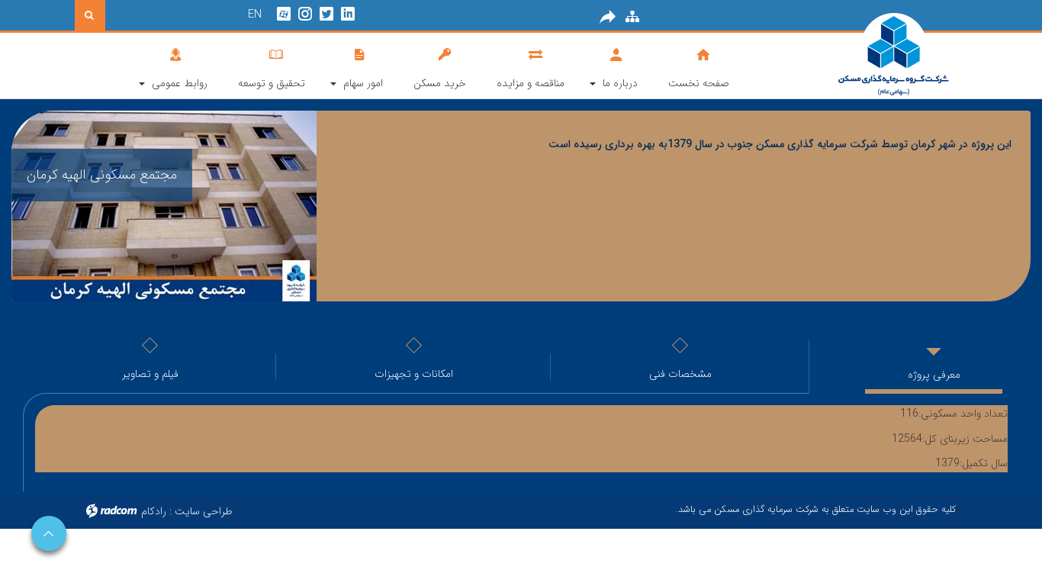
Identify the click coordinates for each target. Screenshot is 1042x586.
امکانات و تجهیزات (414, 373)
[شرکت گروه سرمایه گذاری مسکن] (856, 55)
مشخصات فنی (680, 373)
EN (255, 14)
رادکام (153, 511)
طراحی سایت (204, 511)
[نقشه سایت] (632, 16)
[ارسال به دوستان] (608, 16)
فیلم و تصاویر (150, 373)
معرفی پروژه (934, 374)
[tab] (521, 362)
